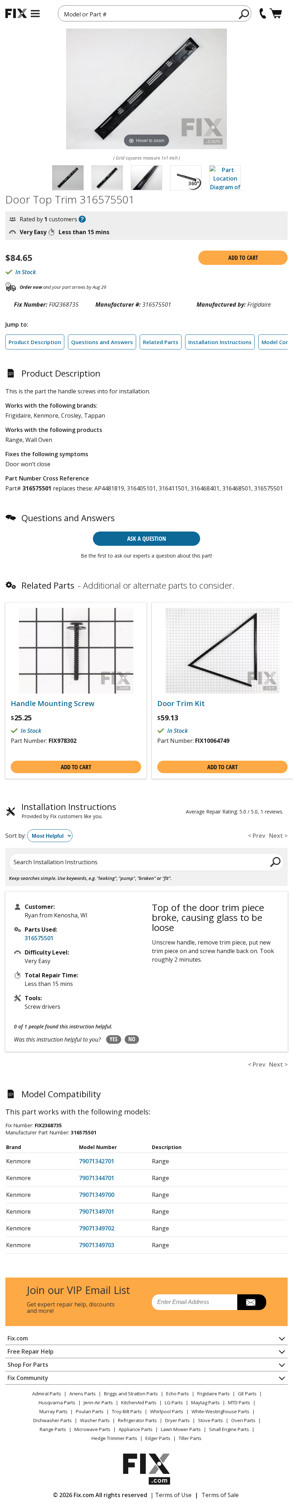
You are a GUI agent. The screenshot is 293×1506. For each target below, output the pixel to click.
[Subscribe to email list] (251, 1302)
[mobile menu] (35, 14)
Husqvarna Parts (57, 1402)
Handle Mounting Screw (52, 703)
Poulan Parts (90, 1411)
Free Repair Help (31, 1351)
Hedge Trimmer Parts (114, 1438)
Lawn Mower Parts (181, 1429)
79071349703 (96, 1245)
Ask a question (146, 538)
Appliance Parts (136, 1429)
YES (114, 1039)
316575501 (39, 938)
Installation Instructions (220, 342)
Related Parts (160, 342)
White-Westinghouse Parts (220, 1411)
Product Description (35, 342)
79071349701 (96, 1211)
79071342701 (96, 1161)
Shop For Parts (28, 1365)
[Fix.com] (16, 13)
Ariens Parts (82, 1393)
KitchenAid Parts (139, 1402)
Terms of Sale (220, 1495)
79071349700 (96, 1195)
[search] (244, 14)
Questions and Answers (102, 342)
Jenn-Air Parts (98, 1402)
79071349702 (96, 1228)
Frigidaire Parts (213, 1393)
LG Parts (174, 1402)
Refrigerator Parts (137, 1420)
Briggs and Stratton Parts (131, 1393)
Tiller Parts (190, 1438)
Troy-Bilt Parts (127, 1411)
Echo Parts (177, 1393)
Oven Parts (243, 1420)
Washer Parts (95, 1420)
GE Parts (247, 1393)
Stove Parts (210, 1420)
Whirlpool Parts (166, 1411)
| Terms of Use (171, 1495)
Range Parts (53, 1429)
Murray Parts (53, 1411)
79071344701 (96, 1178)
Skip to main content (146, 7)
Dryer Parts (177, 1420)
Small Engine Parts (229, 1429)
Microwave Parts (92, 1429)
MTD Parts (239, 1402)
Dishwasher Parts (52, 1420)
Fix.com (18, 1338)
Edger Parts (157, 1438)
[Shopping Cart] (275, 13)
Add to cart (243, 258)
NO (131, 1039)
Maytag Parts (205, 1402)
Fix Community (28, 1378)
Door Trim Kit (181, 703)
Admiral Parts (46, 1393)
